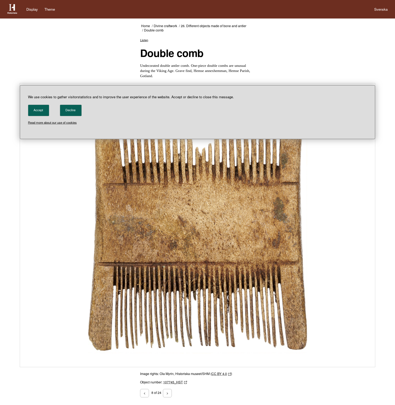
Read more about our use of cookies (52, 122)
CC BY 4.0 (219, 373)
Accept (38, 110)
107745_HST (173, 382)
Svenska (381, 9)
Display (32, 9)
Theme (49, 9)
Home (145, 26)
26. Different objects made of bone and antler (213, 26)
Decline (70, 110)
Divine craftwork (165, 26)
